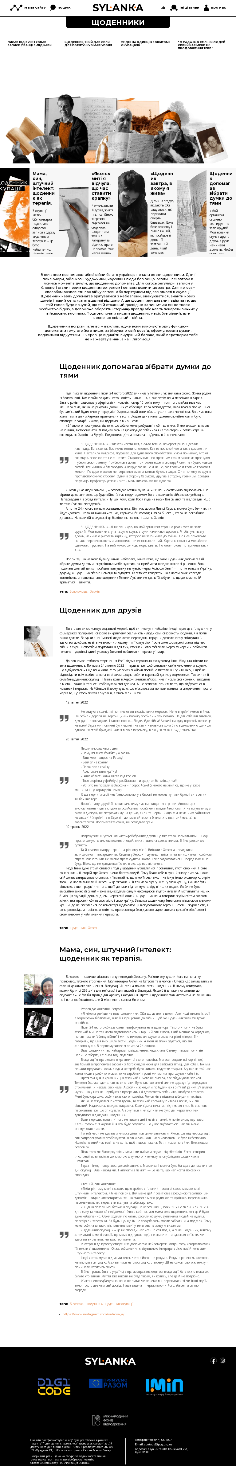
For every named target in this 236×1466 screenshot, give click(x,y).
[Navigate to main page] (118, 7)
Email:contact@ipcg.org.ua (153, 1444)
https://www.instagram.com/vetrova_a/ (93, 1314)
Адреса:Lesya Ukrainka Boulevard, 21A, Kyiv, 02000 (161, 1451)
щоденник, (78, 928)
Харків (95, 591)
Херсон (93, 928)
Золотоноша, (79, 591)
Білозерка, (77, 1304)
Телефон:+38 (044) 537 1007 (153, 1439)
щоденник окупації (119, 1304)
